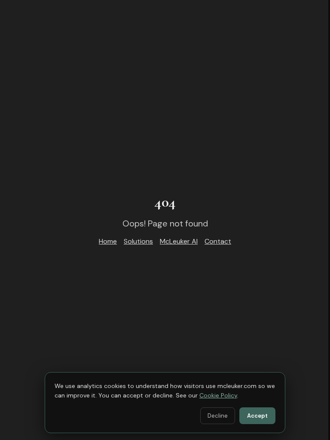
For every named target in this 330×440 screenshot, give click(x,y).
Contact (218, 241)
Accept (257, 415)
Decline (218, 415)
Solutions (138, 241)
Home (108, 241)
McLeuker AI (179, 241)
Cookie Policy (218, 395)
